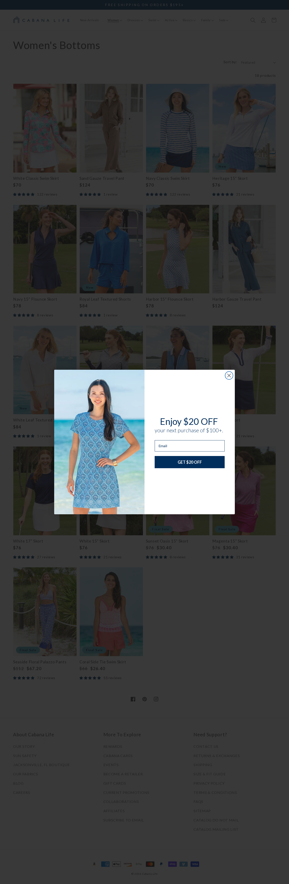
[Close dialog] (229, 375)
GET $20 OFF (190, 462)
